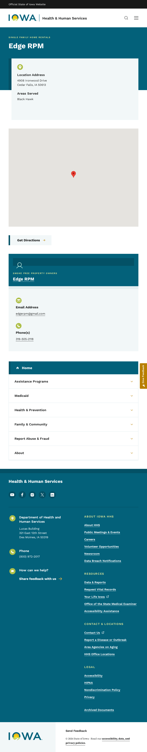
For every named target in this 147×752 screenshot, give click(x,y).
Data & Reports (95, 582)
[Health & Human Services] (23, 17)
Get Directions (28, 240)
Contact (92, 632)
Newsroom (92, 553)
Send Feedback (76, 731)
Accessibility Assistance (101, 611)
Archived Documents (99, 710)
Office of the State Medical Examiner (110, 604)
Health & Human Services (64, 18)
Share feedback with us (37, 579)
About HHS (92, 525)
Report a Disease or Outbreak (105, 640)
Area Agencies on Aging (101, 647)
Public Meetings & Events (102, 532)
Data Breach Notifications (102, 561)
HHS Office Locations (99, 654)
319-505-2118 (25, 339)
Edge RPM (23, 279)
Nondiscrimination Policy (102, 690)
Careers (89, 539)
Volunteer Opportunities (101, 546)
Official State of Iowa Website (27, 4)
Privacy (89, 697)
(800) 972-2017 (29, 556)
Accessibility (93, 675)
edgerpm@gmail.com (30, 313)
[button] (73, 174)
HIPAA (88, 682)
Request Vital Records (100, 589)
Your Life (94, 596)
